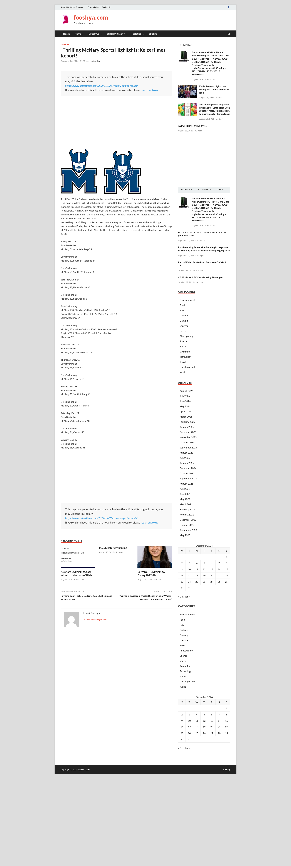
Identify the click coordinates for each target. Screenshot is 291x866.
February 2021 (187, 509)
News (78, 34)
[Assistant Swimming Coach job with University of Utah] (78, 557)
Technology (185, 356)
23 (182, 581)
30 (182, 587)
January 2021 (187, 514)
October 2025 (187, 442)
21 (219, 575)
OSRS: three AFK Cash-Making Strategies (200, 277)
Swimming (65, 45)
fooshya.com (91, 17)
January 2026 (187, 426)
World (183, 372)
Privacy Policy (93, 7)
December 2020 (188, 519)
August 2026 (186, 390)
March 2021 (186, 504)
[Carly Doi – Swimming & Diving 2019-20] (154, 557)
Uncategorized (187, 367)
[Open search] (229, 33)
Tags (220, 189)
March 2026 (186, 416)
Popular (186, 189)
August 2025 (186, 452)
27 (211, 581)
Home (66, 34)
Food (182, 305)
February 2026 (187, 421)
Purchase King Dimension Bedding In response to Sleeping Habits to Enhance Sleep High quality (204, 249)
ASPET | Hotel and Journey (192, 125)
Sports (153, 34)
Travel (183, 361)
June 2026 (185, 401)
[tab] (186, 190)
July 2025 (185, 457)
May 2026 (185, 406)
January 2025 (187, 463)
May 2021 (185, 499)
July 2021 (185, 488)
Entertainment (116, 34)
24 (189, 581)
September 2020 (188, 530)
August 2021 (186, 483)
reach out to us (149, 90)
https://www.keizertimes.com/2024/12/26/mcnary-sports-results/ (101, 85)
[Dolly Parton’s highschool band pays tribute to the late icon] (187, 86)
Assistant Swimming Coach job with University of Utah (76, 573)
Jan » (187, 596)
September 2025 (188, 447)
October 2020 (187, 524)
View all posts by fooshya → (96, 619)
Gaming (184, 320)
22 (226, 575)
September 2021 (188, 478)
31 (189, 587)
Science (137, 34)
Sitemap (226, 769)
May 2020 (185, 535)
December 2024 (188, 468)
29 (226, 581)
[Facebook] (228, 7)
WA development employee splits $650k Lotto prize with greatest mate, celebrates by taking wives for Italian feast (214, 109)
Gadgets (184, 315)
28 (219, 581)
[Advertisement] (175, 20)
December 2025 (188, 432)
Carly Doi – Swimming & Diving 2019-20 (151, 573)
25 (196, 581)
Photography (186, 336)
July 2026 (185, 395)
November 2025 (188, 437)
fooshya (96, 61)
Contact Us (106, 7)
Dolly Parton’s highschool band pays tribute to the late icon (214, 89)
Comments (204, 189)
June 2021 (185, 493)
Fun (182, 310)
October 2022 (187, 473)
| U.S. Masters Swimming (113, 547)
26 (204, 581)
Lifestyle (94, 34)
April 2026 (185, 411)
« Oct (181, 596)
